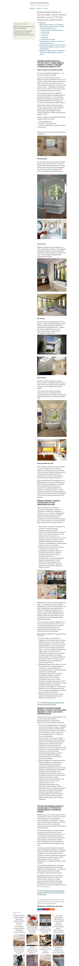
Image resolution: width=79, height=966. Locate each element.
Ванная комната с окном (44, 634)
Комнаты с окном (47, 901)
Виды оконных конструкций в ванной (51, 30)
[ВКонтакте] (40, 909)
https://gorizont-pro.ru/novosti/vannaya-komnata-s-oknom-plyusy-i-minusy (50, 703)
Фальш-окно (44, 37)
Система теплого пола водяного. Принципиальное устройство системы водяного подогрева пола (24, 32)
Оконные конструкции (56, 901)
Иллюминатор (45, 32)
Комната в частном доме (52, 903)
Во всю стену (45, 34)
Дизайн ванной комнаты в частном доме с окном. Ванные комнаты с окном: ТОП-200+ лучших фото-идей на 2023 (52, 26)
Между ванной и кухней (48, 39)
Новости (39, 8)
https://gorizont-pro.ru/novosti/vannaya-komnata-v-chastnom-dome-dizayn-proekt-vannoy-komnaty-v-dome (51, 892)
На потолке (44, 36)
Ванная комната (45, 899)
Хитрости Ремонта (39, 3)
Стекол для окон (43, 903)
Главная (32, 8)
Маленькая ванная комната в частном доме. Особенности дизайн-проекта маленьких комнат (52, 52)
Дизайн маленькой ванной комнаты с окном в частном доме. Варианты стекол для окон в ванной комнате (53, 47)
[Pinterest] (46, 909)
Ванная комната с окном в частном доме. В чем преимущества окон (52, 42)
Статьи (45, 8)
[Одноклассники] (52, 909)
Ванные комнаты (40, 901)
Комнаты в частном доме (53, 899)
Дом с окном (61, 899)
